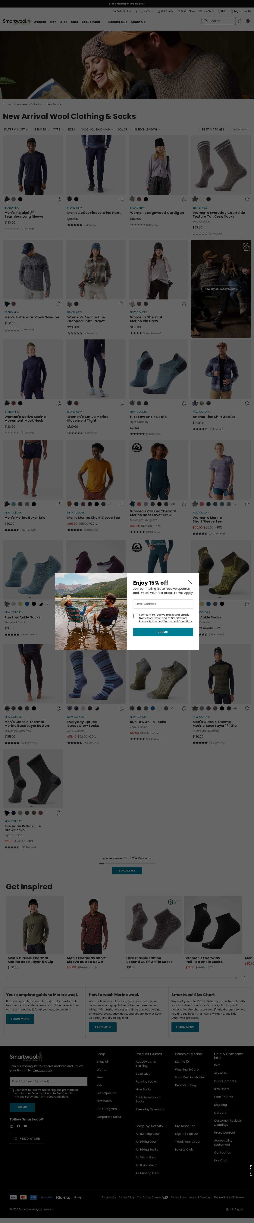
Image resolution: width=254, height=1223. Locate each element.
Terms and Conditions (178, 621)
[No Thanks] (190, 582)
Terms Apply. (183, 593)
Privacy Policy (148, 621)
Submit (163, 632)
